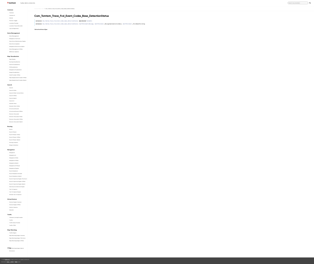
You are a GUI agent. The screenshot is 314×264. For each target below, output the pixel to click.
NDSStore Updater (14, 51)
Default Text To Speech (15, 194)
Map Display (12, 59)
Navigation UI (12, 155)
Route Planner (13, 132)
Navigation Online (13, 157)
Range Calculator (13, 145)
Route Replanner (13, 171)
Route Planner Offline (14, 137)
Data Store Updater (14, 43)
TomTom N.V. (7, 259)
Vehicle (11, 18)
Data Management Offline (16, 49)
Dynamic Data (12, 103)
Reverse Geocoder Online (15, 116)
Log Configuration (14, 28)
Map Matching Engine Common (17, 235)
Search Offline (13, 95)
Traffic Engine (12, 232)
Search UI (11, 100)
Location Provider (13, 23)
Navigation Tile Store (14, 38)
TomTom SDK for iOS (39, 8)
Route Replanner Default (15, 173)
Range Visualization (14, 72)
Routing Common (13, 142)
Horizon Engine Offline (15, 204)
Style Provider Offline (14, 75)
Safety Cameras (13, 207)
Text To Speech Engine (15, 192)
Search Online (12, 90)
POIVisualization (13, 67)
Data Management (14, 36)
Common (11, 12)
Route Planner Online (14, 134)
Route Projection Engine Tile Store (18, 178)
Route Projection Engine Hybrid (17, 184)
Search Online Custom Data (16, 93)
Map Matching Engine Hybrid (16, 248)
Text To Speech (13, 189)
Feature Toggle (13, 20)
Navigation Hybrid (13, 163)
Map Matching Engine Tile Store (17, 238)
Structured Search (14, 108)
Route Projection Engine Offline (17, 181)
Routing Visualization (14, 61)
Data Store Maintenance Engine (17, 41)
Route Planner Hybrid (14, 139)
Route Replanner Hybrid (15, 176)
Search (11, 87)
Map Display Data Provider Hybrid (17, 80)
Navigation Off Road (14, 165)
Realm (16, 262)
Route (10, 129)
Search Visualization (14, 64)
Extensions (12, 250)
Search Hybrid (12, 98)
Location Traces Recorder (16, 25)
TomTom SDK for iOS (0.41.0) (27, 3)
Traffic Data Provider (14, 222)
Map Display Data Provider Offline (18, 77)
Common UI (12, 15)
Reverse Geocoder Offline (16, 119)
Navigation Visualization (15, 69)
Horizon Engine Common (15, 202)
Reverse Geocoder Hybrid (15, 121)
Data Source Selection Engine (17, 186)
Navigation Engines (14, 168)
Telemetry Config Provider (16, 217)
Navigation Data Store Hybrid (16, 46)
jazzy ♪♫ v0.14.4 (10, 262)
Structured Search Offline (16, 111)
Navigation (12, 152)
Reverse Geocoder (14, 114)
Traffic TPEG (12, 225)
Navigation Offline (14, 160)
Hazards (11, 210)
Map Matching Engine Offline (16, 240)
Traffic (11, 220)
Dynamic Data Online (14, 106)
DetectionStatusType (41, 29)
